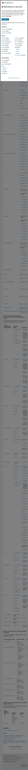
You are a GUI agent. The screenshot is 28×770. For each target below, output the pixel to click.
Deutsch (17, 49)
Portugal (16, 43)
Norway (16, 40)
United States (4, 33)
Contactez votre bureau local (14, 78)
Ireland (2, 49)
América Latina (4, 29)
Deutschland (4, 41)
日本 (2, 71)
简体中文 (5, 67)
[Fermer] (26, 3)
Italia (2, 51)
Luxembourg (4, 53)
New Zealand (4, 64)
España (3, 43)
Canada (3, 31)
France (2, 47)
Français (18, 53)
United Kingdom (18, 55)
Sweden (16, 45)
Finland (3, 45)
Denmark (3, 40)
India (2, 62)
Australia (3, 60)
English (17, 51)
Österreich (17, 41)
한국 (2, 73)
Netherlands (17, 38)
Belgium (3, 38)
